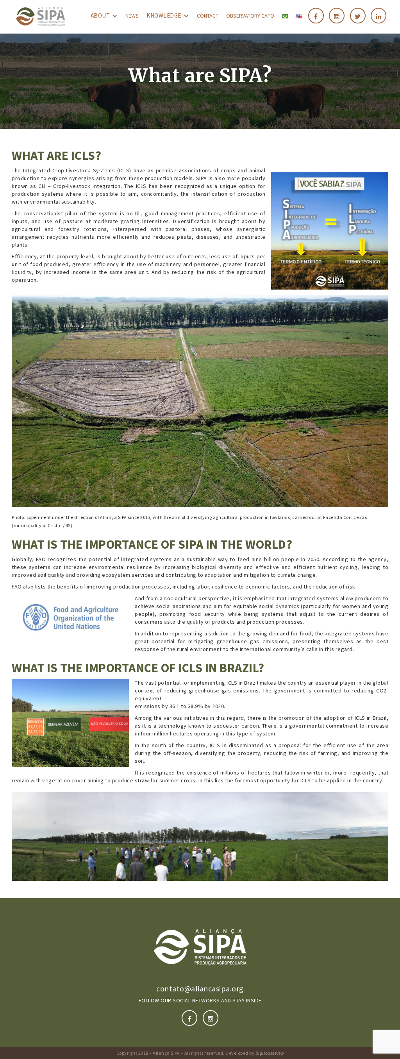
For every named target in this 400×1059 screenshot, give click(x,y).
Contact (207, 15)
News (132, 15)
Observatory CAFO (250, 15)
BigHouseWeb (269, 1053)
